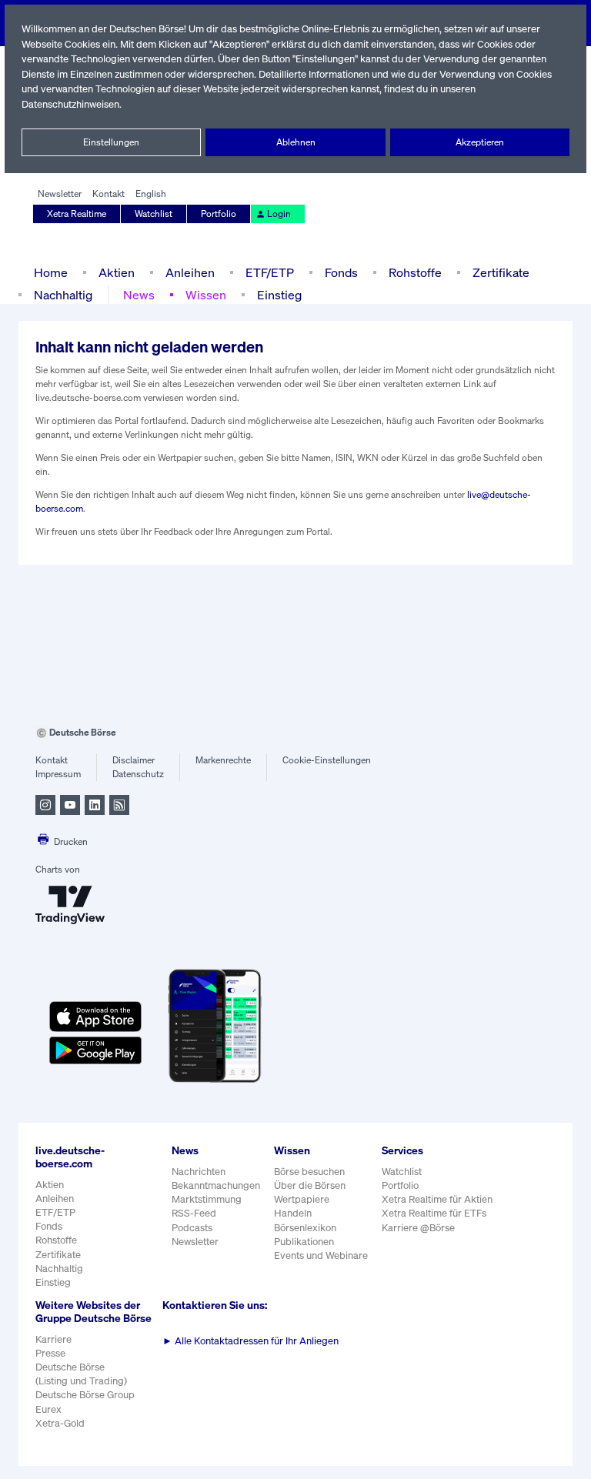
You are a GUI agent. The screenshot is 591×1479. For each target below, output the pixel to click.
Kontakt (108, 193)
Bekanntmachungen (216, 1185)
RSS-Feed (194, 1213)
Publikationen (304, 1241)
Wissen (205, 294)
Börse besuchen (309, 1171)
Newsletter (60, 193)
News (139, 294)
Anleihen (190, 272)
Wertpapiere (301, 1199)
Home (51, 272)
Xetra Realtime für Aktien (437, 1199)
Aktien (116, 272)
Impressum (58, 774)
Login (279, 213)
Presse (50, 1353)
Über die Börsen (310, 1185)
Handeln (293, 1213)
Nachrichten (198, 1171)
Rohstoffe (415, 272)
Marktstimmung (207, 1199)
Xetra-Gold (60, 1423)
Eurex (48, 1409)
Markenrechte (223, 760)
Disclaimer (133, 760)
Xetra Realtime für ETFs (434, 1213)
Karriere (53, 1339)
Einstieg (279, 294)
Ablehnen (296, 142)
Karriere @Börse (418, 1227)
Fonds (341, 272)
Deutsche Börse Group (85, 1394)
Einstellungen (111, 142)
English (150, 193)
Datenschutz (138, 774)
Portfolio (218, 213)
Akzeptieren (480, 142)
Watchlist (153, 213)
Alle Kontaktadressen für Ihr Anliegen (250, 1340)
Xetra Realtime (76, 213)
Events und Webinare (321, 1255)
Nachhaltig (63, 294)
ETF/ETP (269, 272)
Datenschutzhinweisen (70, 104)
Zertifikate (500, 272)
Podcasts (192, 1227)
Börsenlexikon (305, 1227)
